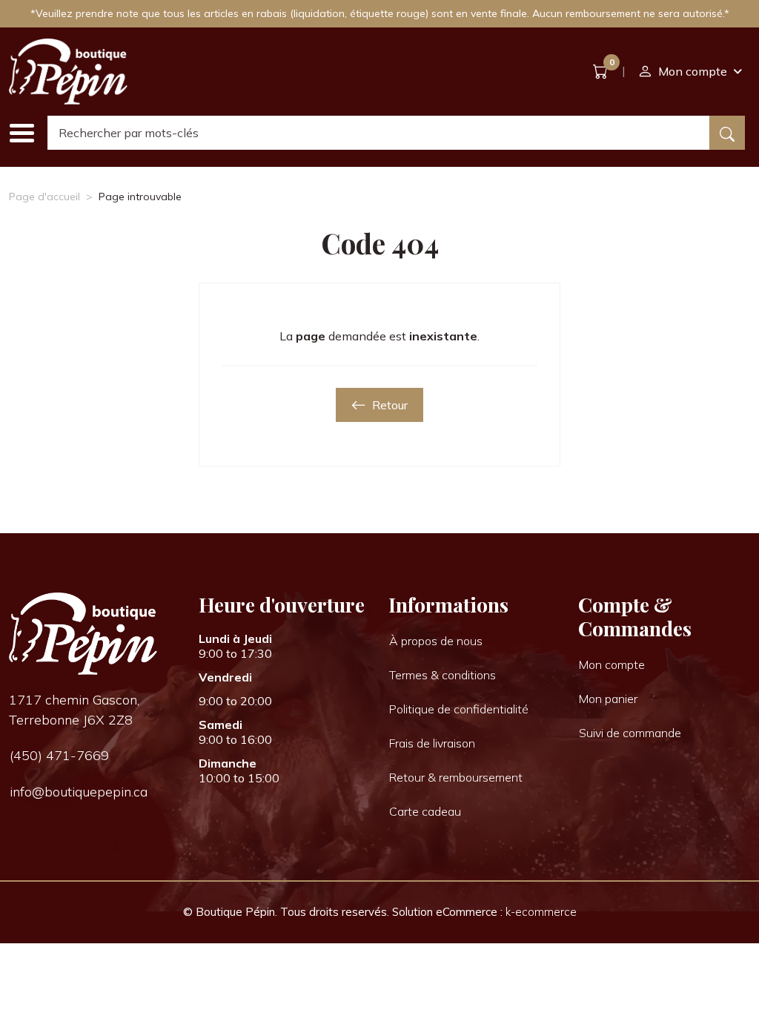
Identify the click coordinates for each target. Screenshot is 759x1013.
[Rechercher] (727, 133)
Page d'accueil (44, 196)
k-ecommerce (541, 912)
